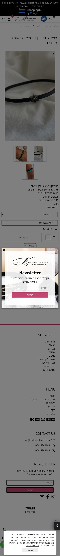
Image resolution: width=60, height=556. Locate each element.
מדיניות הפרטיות (32, 545)
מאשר (30, 550)
